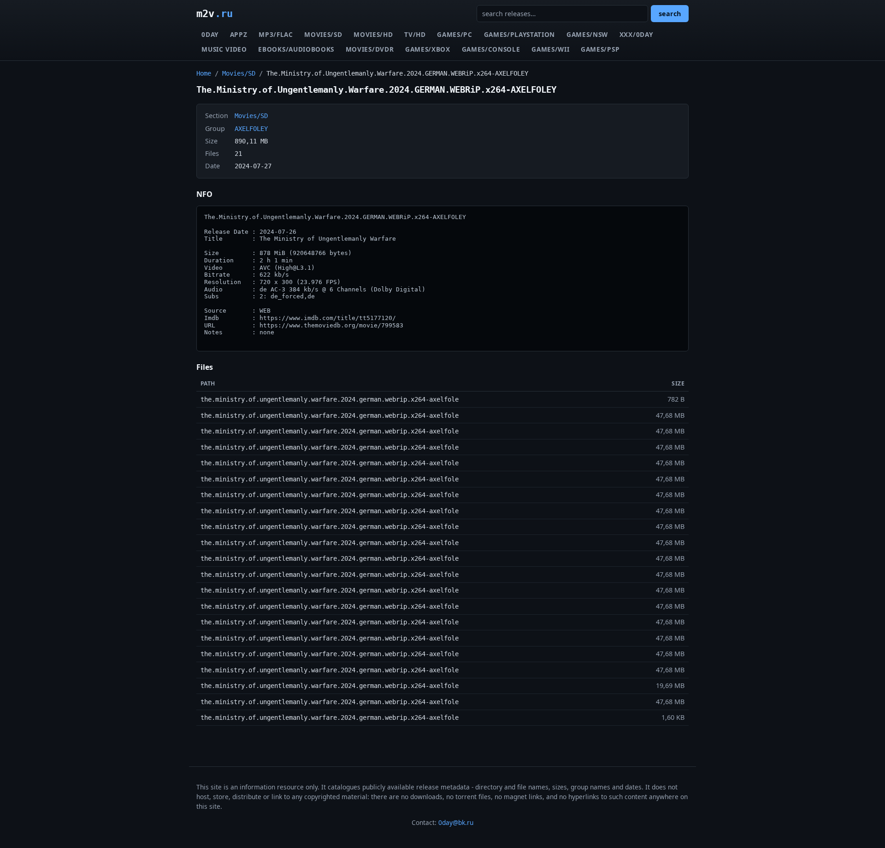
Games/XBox (427, 49)
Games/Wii (550, 49)
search (670, 13)
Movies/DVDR (370, 49)
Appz (239, 34)
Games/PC (454, 34)
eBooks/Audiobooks (296, 49)
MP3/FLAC (276, 34)
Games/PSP (600, 49)
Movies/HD (373, 34)
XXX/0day (636, 34)
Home (203, 73)
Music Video (224, 49)
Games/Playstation (519, 34)
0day (209, 34)
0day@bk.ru (455, 822)
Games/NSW (587, 34)
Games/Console (491, 49)
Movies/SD (323, 34)
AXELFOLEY (251, 128)
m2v (214, 13)
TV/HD (414, 34)
